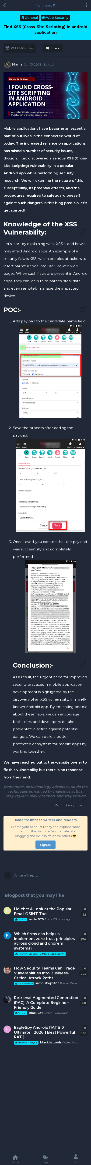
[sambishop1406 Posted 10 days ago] (7, 970)
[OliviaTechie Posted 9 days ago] (7, 935)
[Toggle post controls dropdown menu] (80, 805)
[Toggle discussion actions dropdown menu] (86, 5)
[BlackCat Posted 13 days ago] (7, 999)
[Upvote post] (57, 805)
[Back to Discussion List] (4, 5)
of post (44, 5)
